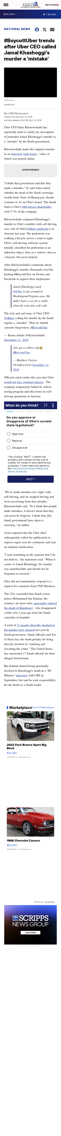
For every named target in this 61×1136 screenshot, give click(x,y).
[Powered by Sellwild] (49, 902)
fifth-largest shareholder (36, 207)
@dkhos (9, 318)
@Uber (17, 291)
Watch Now (51, 5)
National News (17, 29)
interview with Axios (24, 154)
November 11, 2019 (16, 340)
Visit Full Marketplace (43, 707)
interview (21, 675)
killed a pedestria (38, 229)
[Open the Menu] (6, 5)
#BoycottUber (39, 327)
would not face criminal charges (23, 382)
